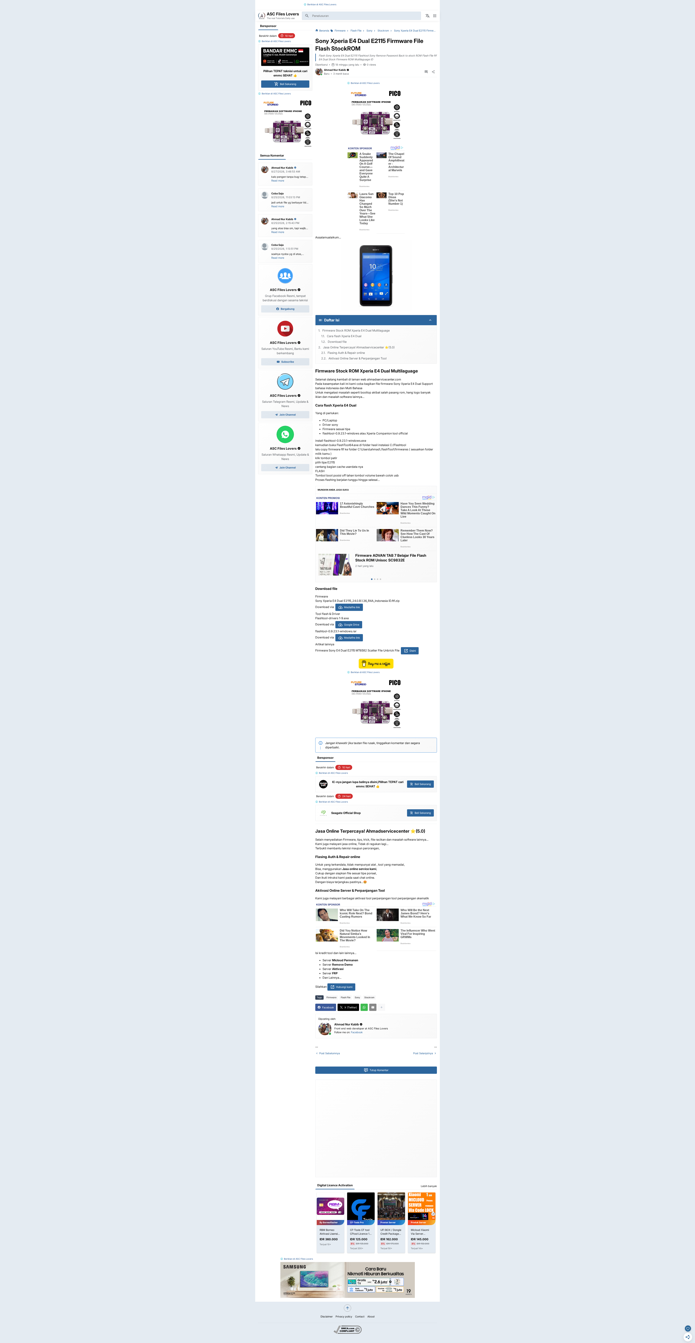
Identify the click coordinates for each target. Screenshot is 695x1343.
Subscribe (287, 361)
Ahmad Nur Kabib (335, 69)
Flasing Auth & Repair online (346, 353)
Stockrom (369, 997)
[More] (381, 1007)
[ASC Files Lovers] (261, 15)
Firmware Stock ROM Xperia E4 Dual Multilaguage (356, 330)
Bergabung (287, 308)
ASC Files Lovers (327, 4)
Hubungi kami (344, 986)
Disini (413, 650)
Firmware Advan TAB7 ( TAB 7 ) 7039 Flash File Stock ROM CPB (392, 557)
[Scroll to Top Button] (347, 1308)
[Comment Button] (426, 71)
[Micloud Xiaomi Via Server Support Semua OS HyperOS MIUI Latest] (391, 1206)
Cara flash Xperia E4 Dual (344, 336)
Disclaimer (327, 1316)
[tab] (371, 579)
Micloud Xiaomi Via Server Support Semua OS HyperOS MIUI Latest (391, 1232)
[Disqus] (376, 1128)
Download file (337, 341)
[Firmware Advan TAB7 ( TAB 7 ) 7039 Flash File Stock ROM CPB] (335, 564)
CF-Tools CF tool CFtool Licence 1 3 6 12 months (330, 1232)
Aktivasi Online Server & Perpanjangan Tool (357, 358)
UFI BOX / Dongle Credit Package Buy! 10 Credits (360, 1232)
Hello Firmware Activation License (422, 1231)
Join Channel (287, 414)
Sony (357, 997)
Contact (360, 1316)
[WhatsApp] (364, 1007)
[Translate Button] (427, 15)
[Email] (372, 1007)
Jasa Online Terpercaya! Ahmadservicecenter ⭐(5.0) (359, 347)
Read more (277, 180)
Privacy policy (344, 1316)
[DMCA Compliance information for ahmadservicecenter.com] (348, 1332)
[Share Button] (433, 71)
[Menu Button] (434, 15)
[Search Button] (307, 15)
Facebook (357, 1032)
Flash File (345, 997)
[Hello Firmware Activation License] (421, 1206)
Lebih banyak (429, 1186)
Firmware (331, 997)
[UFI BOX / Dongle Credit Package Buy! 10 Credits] (361, 1206)
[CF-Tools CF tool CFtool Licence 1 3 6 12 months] (330, 1206)
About (371, 1316)
